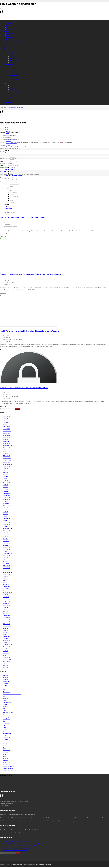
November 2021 (7, 460)
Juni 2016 (5, 578)
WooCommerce (7, 762)
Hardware (6, 339)
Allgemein (5, 675)
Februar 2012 (6, 636)
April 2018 (5, 539)
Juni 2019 (5, 509)
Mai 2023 (5, 451)
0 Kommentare (6, 227)
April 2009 (5, 667)
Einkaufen (5, 698)
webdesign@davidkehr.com (16, 107)
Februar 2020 (6, 493)
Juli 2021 (5, 468)
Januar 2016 (6, 588)
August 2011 (6, 646)
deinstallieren (3, 163)
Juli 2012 (5, 628)
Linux (5, 139)
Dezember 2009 (7, 659)
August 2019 (6, 505)
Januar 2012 (6, 638)
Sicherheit (6, 396)
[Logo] (5, 12)
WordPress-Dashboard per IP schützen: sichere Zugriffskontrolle (24, 388)
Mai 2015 (5, 595)
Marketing (5, 714)
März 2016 (6, 584)
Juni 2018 (5, 534)
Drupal (4, 696)
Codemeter (6, 687)
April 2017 (5, 561)
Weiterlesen (3, 236)
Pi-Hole (5, 729)
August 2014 (6, 605)
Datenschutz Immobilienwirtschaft (12, 694)
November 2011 (7, 640)
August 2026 (6, 416)
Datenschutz (6, 692)
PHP (4, 725)
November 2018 (7, 524)
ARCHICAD (5, 679)
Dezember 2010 (7, 655)
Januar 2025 (6, 429)
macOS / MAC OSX (13, 339)
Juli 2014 (5, 607)
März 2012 (6, 634)
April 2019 (5, 514)
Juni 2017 (5, 559)
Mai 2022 (5, 454)
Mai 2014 (5, 611)
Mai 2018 (5, 536)
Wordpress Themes (8, 770)
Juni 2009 (5, 663)
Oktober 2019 (6, 501)
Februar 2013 (6, 624)
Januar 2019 (6, 520)
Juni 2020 (5, 487)
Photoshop (6, 723)
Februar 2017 (6, 566)
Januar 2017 (6, 568)
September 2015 (7, 593)
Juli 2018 (5, 532)
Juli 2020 (5, 485)
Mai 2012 (5, 630)
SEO (4, 741)
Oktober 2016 (6, 570)
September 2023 (7, 445)
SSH (62, 142)
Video (4, 756)
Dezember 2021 (7, 458)
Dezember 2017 (7, 547)
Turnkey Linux (6, 750)
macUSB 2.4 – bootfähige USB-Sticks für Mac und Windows (22, 217)
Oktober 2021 (6, 462)
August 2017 (6, 555)
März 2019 (6, 516)
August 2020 (6, 482)
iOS (4, 708)
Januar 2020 (6, 495)
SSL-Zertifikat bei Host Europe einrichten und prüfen (15, 850)
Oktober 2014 (6, 603)
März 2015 (6, 597)
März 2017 (6, 563)
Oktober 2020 (6, 478)
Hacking (5, 704)
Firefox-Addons (7, 702)
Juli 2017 (5, 557)
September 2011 (7, 644)
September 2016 (7, 572)
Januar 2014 (6, 617)
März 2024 (6, 441)
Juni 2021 (5, 470)
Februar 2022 (6, 456)
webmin (12, 163)
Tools (4, 748)
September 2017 (7, 553)
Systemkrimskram (8, 745)
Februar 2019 (6, 518)
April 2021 (5, 474)
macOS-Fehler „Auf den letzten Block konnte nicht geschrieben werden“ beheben (29, 331)
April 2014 (5, 613)
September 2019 (7, 503)
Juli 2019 (5, 507)
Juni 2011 (5, 649)
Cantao (5, 685)
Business (5, 683)
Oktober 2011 (6, 642)
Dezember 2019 (7, 497)
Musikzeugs (6, 716)
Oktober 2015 (6, 590)
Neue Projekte (6, 719)
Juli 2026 (5, 418)
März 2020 (6, 491)
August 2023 (6, 447)
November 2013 (7, 622)
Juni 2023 (5, 449)
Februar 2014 (6, 615)
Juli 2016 (5, 576)
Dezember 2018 (7, 522)
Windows (15, 226)
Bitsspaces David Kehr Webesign (17, 864)
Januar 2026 (6, 422)
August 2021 (6, 466)
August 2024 (6, 437)
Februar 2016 (6, 586)
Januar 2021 (6, 476)
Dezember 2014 (7, 599)
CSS (4, 690)
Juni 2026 (5, 420)
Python (5, 735)
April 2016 (5, 582)
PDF (4, 721)
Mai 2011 (5, 651)
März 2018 (6, 541)
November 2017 (7, 549)
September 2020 (7, 480)
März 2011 (6, 653)
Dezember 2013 (7, 619)
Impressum (41, 864)
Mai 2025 (5, 424)
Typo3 (4, 754)
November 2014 (7, 601)
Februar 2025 (6, 427)
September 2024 (7, 435)
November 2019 (7, 499)
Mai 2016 (5, 580)
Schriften (5, 739)
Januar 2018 (6, 545)
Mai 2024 (5, 439)
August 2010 (6, 657)
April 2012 (5, 632)
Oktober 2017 (6, 551)
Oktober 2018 (6, 526)
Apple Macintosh (8, 226)
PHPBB (5, 727)
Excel (4, 700)
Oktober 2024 (6, 433)
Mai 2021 (5, 472)
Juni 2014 (5, 609)
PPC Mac (5, 731)
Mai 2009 (5, 665)
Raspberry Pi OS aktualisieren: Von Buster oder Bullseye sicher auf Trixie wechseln (30, 274)
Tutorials (15, 282)
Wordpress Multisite (8, 766)
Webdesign (16, 139)
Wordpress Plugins (8, 768)
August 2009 (6, 661)
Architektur (6, 681)
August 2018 (6, 530)
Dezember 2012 (7, 626)
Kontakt (36, 864)
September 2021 (7, 464)
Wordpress (16, 396)
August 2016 (6, 574)
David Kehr (7, 137)
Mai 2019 (5, 512)
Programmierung (7, 733)
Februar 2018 (6, 543)
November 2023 (7, 443)
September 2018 (7, 528)
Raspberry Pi (10, 139)
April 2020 (5, 489)
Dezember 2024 (7, 431)
